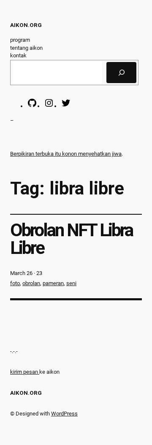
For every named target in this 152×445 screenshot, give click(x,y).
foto (15, 283)
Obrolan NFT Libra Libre (71, 239)
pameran (53, 283)
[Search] (121, 72)
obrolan (31, 283)
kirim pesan (24, 372)
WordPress (64, 413)
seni (71, 283)
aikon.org (26, 25)
